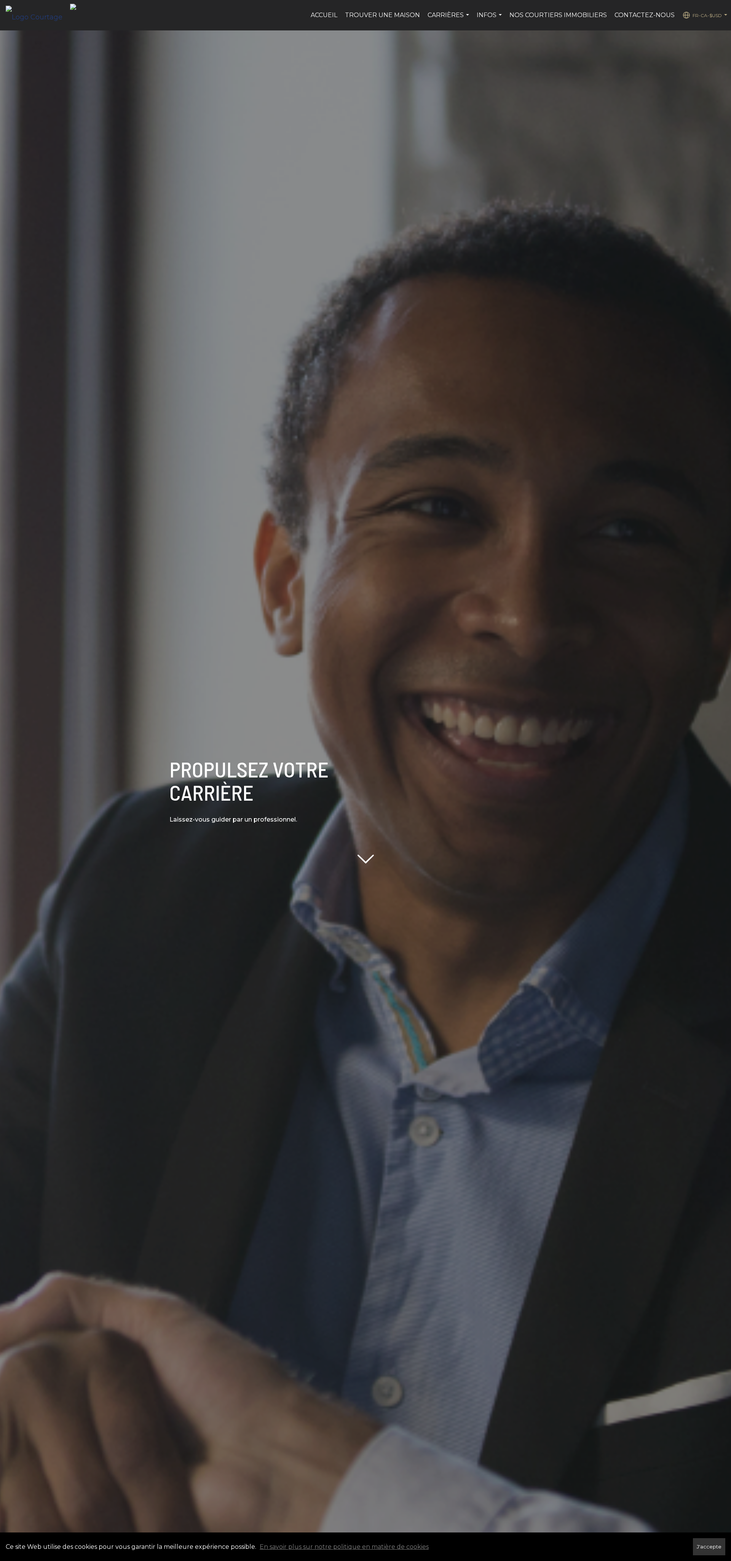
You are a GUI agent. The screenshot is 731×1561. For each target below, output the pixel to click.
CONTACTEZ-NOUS (644, 15)
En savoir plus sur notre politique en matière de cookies (344, 1546)
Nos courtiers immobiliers (558, 15)
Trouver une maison (382, 15)
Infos (490, 19)
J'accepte (709, 1547)
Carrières (449, 19)
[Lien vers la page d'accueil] (38, 15)
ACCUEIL (324, 15)
